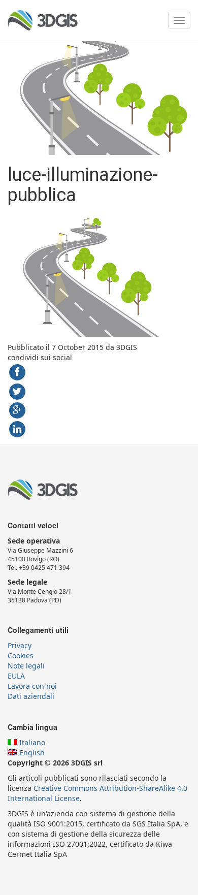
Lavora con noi (32, 686)
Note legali (26, 665)
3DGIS (43, 20)
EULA (16, 676)
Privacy (19, 645)
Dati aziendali (31, 696)
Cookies (21, 655)
